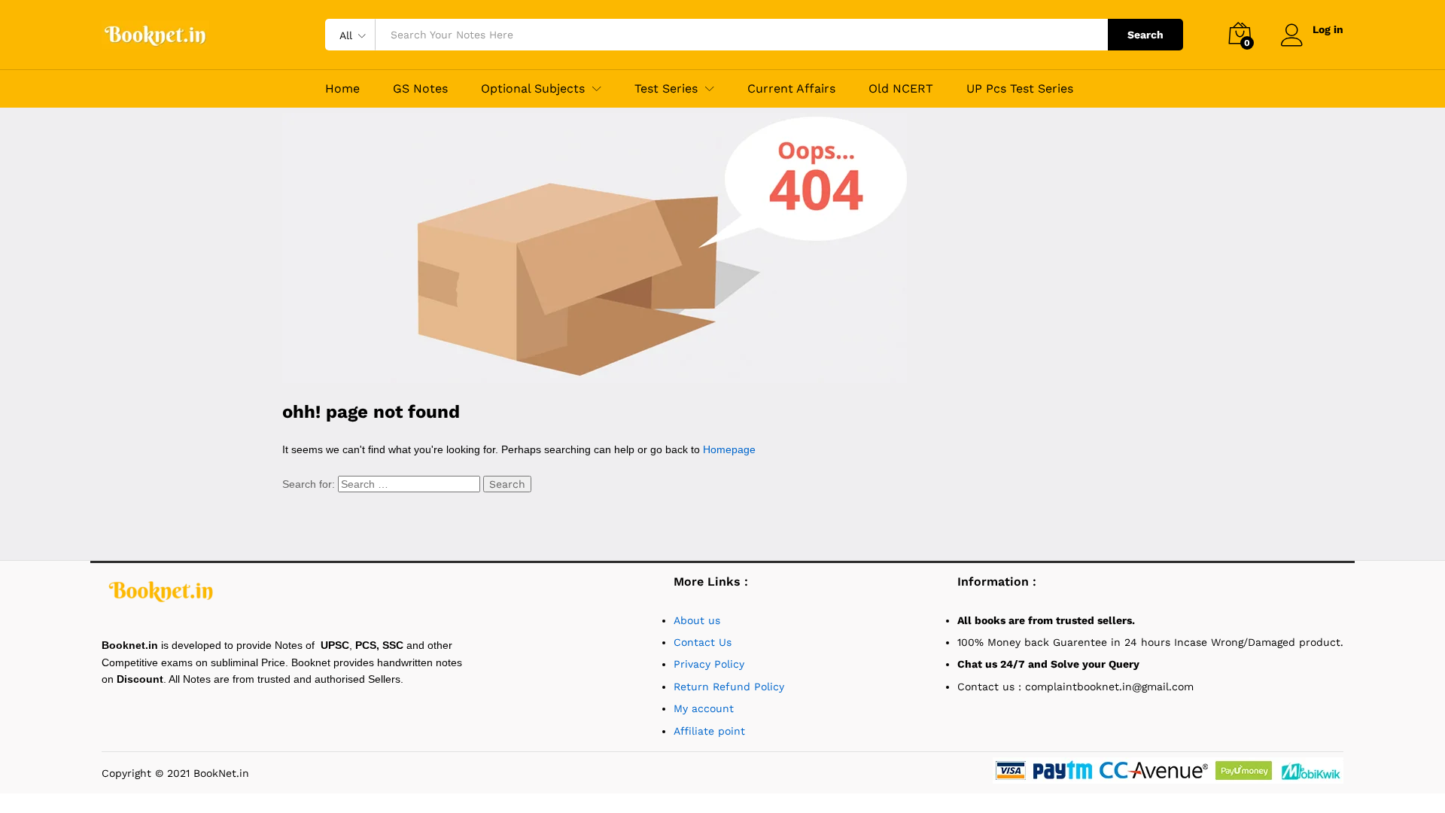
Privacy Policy (709, 664)
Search (1145, 35)
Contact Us (703, 642)
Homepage (729, 449)
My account (704, 708)
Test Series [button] (666, 89)
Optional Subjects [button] (533, 89)
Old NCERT (901, 89)
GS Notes (420, 89)
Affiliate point (709, 731)
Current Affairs (791, 89)
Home (342, 89)
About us (699, 620)
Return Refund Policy (729, 687)
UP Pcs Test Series (1019, 89)
